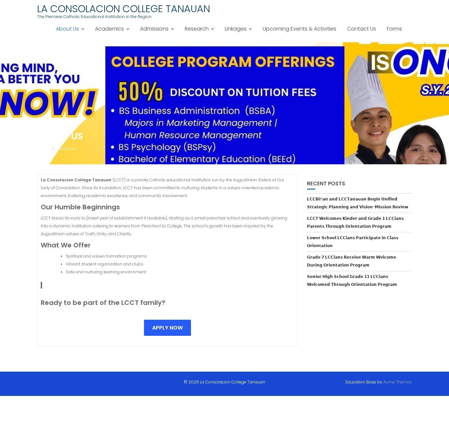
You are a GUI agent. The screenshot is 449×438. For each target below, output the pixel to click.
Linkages (236, 29)
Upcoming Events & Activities (299, 29)
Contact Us (361, 29)
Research (197, 29)
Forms (394, 29)
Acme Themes (397, 382)
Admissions (154, 29)
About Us (67, 29)
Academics (109, 29)
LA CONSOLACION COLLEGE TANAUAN (123, 9)
